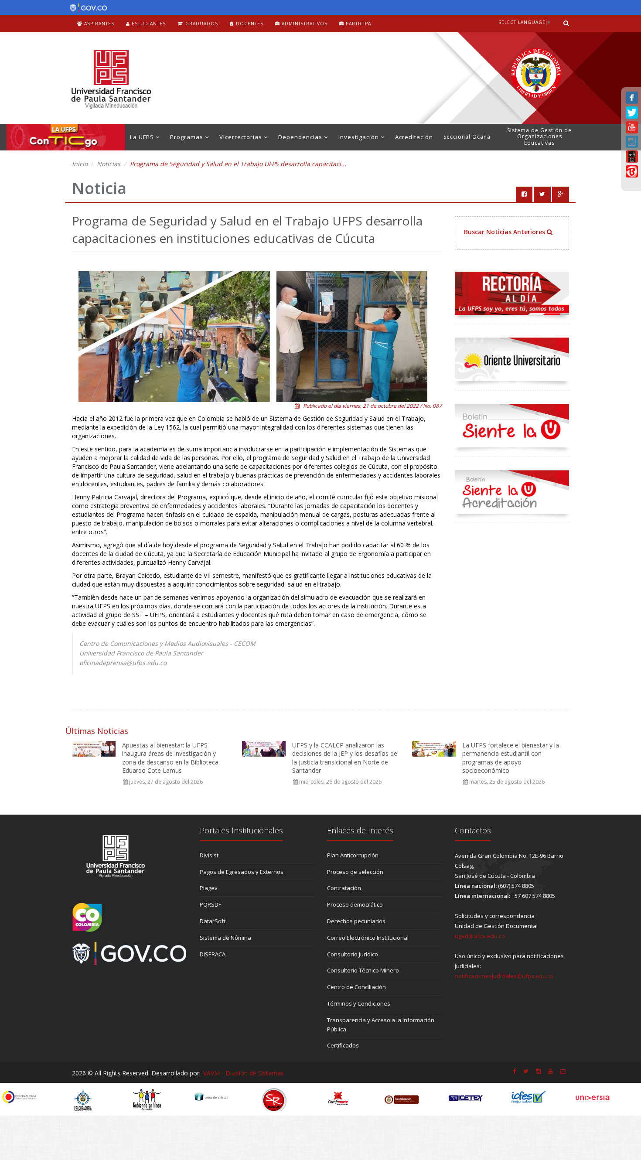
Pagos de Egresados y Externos (241, 872)
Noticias (108, 164)
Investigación (359, 137)
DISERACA (212, 954)
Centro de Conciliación (356, 987)
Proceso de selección (355, 872)
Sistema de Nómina (225, 938)
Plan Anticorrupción (352, 855)
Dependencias (301, 137)
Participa (357, 23)
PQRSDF (210, 904)
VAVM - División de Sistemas (243, 1073)
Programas (187, 137)
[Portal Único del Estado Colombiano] (86, 7)
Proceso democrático (355, 904)
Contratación (344, 888)
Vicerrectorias (241, 137)
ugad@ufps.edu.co (480, 936)
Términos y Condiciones (358, 1003)
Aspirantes (98, 23)
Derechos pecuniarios (356, 921)
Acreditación (414, 137)
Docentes (248, 23)
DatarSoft (212, 921)
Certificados (343, 1045)
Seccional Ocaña (467, 136)
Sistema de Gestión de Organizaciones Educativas (539, 136)
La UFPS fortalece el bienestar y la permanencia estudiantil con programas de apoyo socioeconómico (510, 758)
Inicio (80, 164)
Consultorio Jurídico (352, 954)
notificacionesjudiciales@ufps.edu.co (504, 976)
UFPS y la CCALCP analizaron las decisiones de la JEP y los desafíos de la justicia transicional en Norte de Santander (344, 758)
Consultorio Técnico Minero (363, 970)
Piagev (209, 888)
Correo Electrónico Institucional (368, 938)
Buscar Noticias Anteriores (505, 232)
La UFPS (143, 137)
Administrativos (303, 23)
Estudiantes (148, 23)
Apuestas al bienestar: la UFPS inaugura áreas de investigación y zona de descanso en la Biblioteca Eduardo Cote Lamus (170, 758)
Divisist (209, 855)
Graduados (201, 23)
